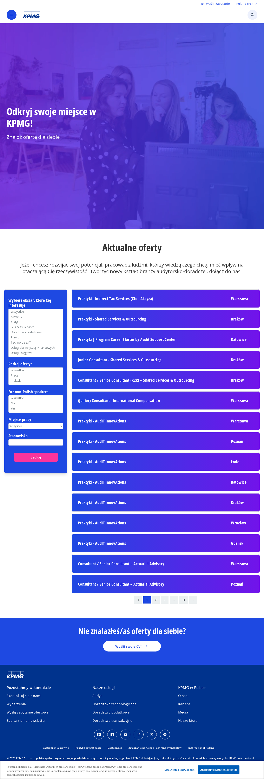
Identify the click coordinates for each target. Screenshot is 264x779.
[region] (132, 770)
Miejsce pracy (19, 419)
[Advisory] (36, 316)
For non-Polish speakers (28, 391)
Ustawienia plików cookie (179, 769)
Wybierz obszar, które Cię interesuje (29, 303)
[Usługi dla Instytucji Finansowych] (36, 347)
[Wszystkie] (36, 398)
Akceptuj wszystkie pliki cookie (218, 769)
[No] (36, 403)
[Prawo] (36, 337)
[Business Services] (36, 327)
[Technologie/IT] (36, 342)
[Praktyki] (36, 380)
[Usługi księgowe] (36, 352)
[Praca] (36, 375)
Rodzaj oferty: (20, 364)
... (174, 599)
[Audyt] (36, 321)
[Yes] (36, 408)
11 (184, 599)
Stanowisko (18, 436)
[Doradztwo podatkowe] (36, 332)
